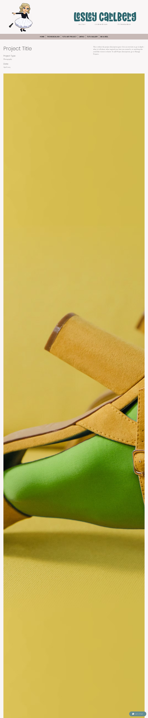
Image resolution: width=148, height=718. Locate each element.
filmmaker (124, 24)
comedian (101, 24)
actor (82, 24)
